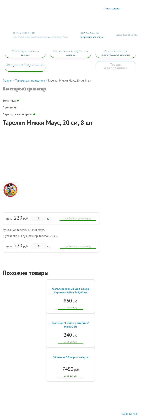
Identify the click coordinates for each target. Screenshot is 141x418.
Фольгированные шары (25, 52)
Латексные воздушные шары (70, 52)
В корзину (70, 307)
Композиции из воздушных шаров (115, 52)
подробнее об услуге (92, 37)
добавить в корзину (78, 218)
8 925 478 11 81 (24, 33)
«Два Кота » (130, 414)
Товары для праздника (115, 66)
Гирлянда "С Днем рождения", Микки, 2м (70, 324)
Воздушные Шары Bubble (25, 64)
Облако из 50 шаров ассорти (70, 357)
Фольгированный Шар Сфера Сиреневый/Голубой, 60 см (70, 290)
